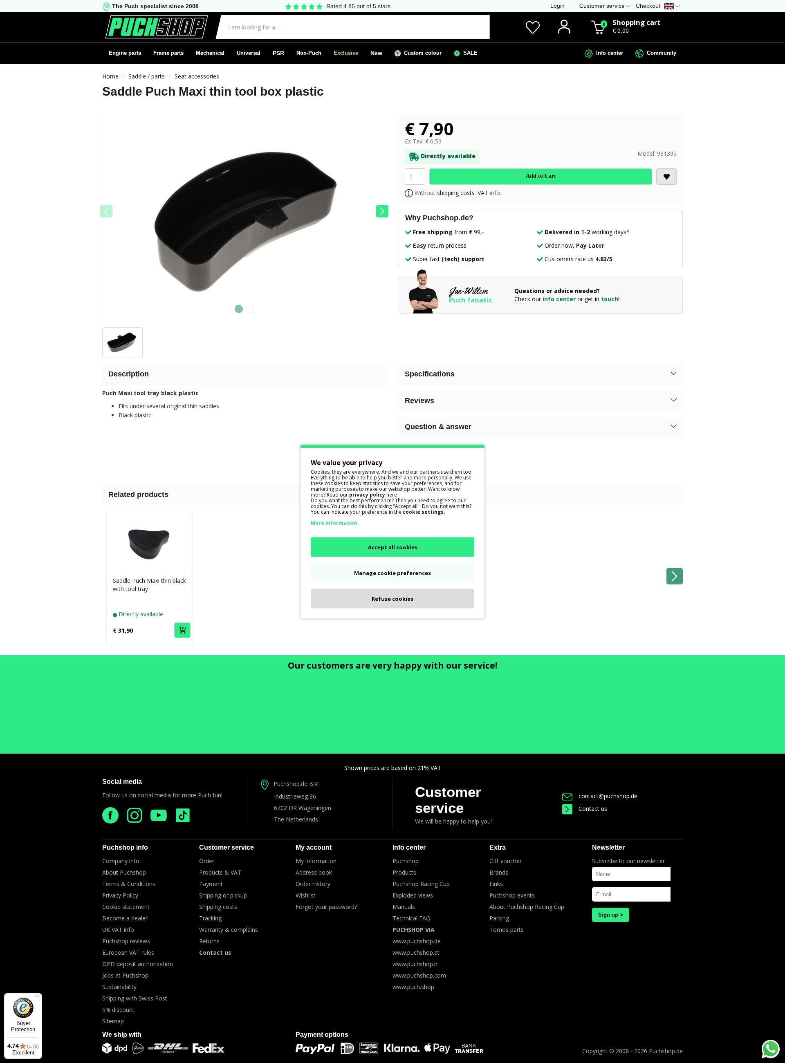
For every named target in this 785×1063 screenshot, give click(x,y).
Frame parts (168, 53)
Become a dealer (125, 918)
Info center (608, 53)
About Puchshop (124, 872)
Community (660, 53)
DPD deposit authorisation (137, 964)
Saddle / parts (146, 76)
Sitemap (113, 1021)
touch (609, 299)
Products (404, 872)
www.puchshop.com (419, 975)
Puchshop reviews (126, 941)
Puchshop (405, 861)
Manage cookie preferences (392, 572)
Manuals (403, 907)
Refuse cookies (392, 598)
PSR (278, 53)
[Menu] (37, 998)
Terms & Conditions (128, 884)
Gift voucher (505, 861)
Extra (497, 847)
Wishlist (306, 895)
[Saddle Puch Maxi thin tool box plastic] (244, 220)
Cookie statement (126, 907)
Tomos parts (506, 929)
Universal (248, 53)
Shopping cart (636, 22)
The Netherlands (296, 819)
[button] (382, 211)
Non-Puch (308, 53)
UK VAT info (118, 929)
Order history (313, 884)
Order (206, 861)
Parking (499, 918)
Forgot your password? (326, 907)
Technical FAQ (411, 918)
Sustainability (119, 987)
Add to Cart (541, 176)
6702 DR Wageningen (302, 808)
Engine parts (125, 53)
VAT (483, 193)
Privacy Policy (120, 895)
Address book (314, 872)
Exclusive (346, 53)
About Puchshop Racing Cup (526, 907)
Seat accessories (197, 76)
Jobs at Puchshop (125, 975)
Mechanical (210, 53)
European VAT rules (128, 952)
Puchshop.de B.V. (296, 784)
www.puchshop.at (416, 952)
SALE (469, 53)
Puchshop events (512, 895)
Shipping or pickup (223, 895)
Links (496, 884)
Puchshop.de (666, 1051)
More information (334, 522)
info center (559, 299)
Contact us (593, 808)
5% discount (118, 1010)
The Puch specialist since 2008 (154, 6)
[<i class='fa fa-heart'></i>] (666, 176)
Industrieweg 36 (295, 796)
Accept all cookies (392, 547)
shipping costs (456, 193)
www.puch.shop (413, 987)
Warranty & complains (228, 929)
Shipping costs (218, 907)
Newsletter (608, 847)
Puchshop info (125, 847)
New (376, 53)
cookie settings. (424, 511)
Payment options (322, 1034)
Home (110, 76)
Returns (209, 941)
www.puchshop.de (416, 941)
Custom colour (421, 53)
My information (316, 861)
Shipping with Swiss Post (134, 998)
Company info (120, 861)
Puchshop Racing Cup (421, 884)
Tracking (210, 918)
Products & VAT (220, 872)
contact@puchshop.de (608, 796)
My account (314, 847)
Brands (498, 872)
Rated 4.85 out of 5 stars (358, 6)
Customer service (448, 800)
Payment (211, 884)
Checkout (648, 5)
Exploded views (412, 895)
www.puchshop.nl (415, 964)
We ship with (121, 1034)
